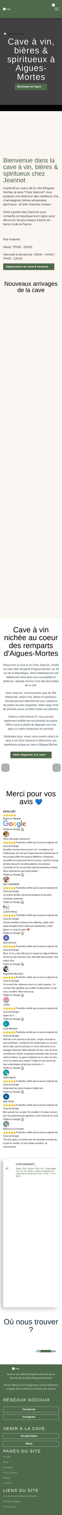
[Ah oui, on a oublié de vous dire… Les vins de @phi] (44, 1246)
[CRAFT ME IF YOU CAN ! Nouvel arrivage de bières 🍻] (44, 1217)
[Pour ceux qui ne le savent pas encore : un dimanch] (18, 1260)
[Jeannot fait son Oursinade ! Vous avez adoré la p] (18, 1275)
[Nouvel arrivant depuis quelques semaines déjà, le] (18, 1217)
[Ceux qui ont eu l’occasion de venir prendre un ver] (18, 1246)
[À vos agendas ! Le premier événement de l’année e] (44, 1289)
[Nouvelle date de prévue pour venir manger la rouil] (44, 1231)
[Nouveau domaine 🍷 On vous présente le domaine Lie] (44, 1260)
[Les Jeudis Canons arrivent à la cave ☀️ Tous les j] (18, 1188)
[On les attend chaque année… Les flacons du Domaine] (18, 1231)
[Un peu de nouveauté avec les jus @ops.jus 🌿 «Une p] (44, 1188)
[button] (57, 9)
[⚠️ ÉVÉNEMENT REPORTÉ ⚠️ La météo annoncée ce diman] (44, 1275)
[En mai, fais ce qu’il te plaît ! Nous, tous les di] (18, 1202)
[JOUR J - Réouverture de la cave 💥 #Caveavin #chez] (18, 1289)
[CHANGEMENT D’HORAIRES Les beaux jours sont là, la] (44, 1202)
